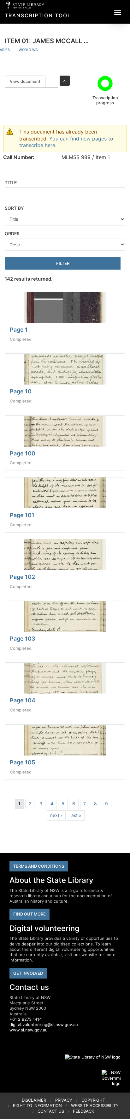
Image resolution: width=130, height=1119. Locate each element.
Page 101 (22, 515)
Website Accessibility (95, 1105)
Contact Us (51, 1111)
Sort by (14, 208)
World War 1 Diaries (38, 50)
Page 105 (22, 762)
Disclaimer (34, 1100)
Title (11, 182)
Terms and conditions (38, 866)
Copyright (93, 1100)
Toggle (65, 81)
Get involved (28, 973)
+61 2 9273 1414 (25, 1019)
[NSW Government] (111, 1078)
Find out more (29, 913)
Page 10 (21, 391)
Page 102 (22, 577)
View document (27, 81)
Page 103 (22, 638)
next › (56, 815)
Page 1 (19, 329)
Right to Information (37, 1105)
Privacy (63, 1100)
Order (12, 233)
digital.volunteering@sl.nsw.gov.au (43, 1024)
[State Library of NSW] (89, 1057)
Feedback (83, 1111)
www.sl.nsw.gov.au (28, 1029)
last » (75, 815)
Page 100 (22, 453)
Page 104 (22, 700)
